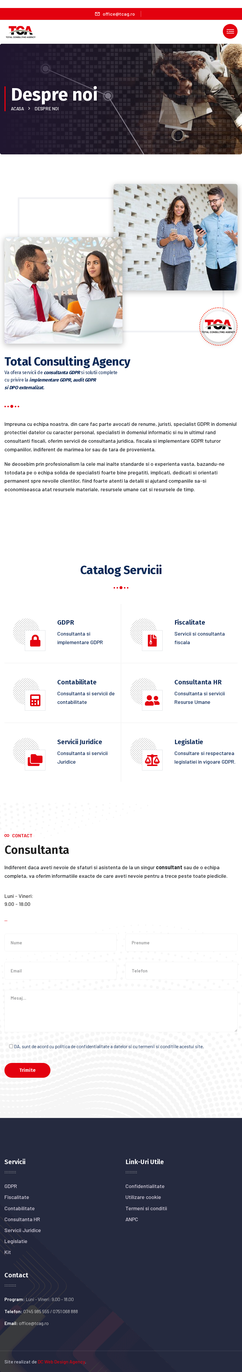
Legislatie (15, 1241)
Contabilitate (19, 1208)
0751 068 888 (65, 1311)
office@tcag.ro (119, 14)
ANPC (131, 1219)
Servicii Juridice (22, 1230)
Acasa (18, 108)
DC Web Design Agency (61, 1361)
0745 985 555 (36, 1311)
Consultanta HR (22, 1219)
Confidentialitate (145, 1186)
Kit (7, 1252)
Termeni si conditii (146, 1208)
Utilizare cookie (143, 1197)
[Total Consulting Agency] (20, 31)
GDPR (10, 1186)
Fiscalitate (16, 1197)
